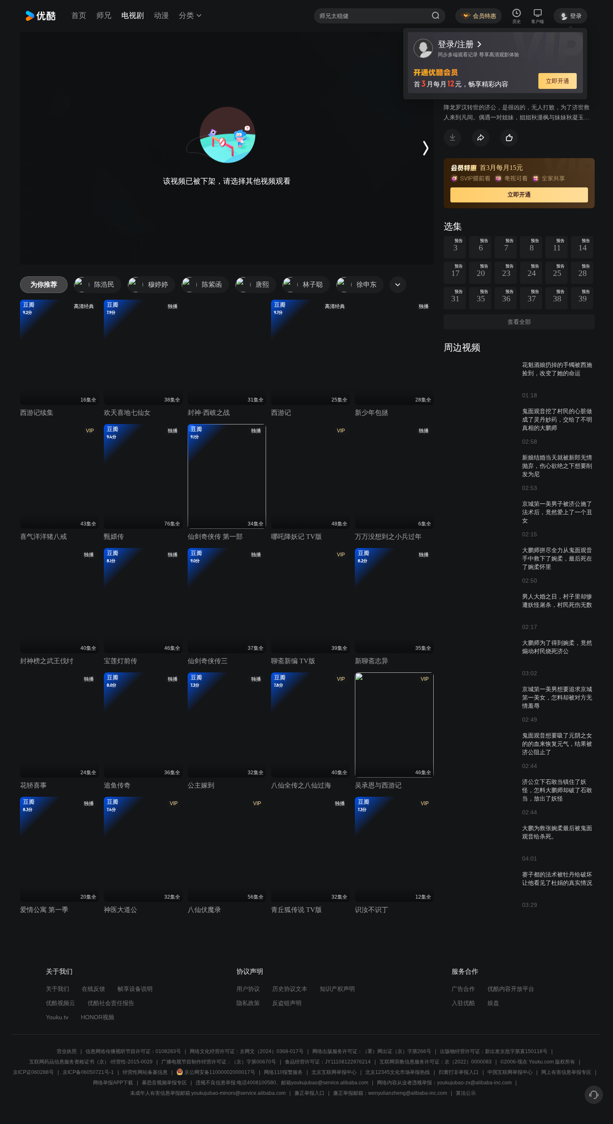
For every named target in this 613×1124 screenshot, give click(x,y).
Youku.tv (57, 1017)
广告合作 (463, 988)
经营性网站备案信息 (145, 1072)
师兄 (103, 15)
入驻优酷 (463, 1003)
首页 (78, 15)
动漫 (161, 15)
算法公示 (466, 1093)
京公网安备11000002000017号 (219, 1072)
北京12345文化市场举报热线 (397, 1072)
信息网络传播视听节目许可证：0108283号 (133, 1051)
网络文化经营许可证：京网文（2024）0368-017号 (247, 1051)
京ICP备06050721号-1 (88, 1072)
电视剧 (132, 15)
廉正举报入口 (309, 1093)
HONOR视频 (97, 1017)
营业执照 (67, 1051)
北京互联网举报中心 (334, 1072)
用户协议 (248, 988)
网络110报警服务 (283, 1072)
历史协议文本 (289, 988)
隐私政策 (248, 1003)
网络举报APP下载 (113, 1083)
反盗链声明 (286, 1003)
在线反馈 (93, 988)
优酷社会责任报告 (111, 1003)
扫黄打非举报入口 (459, 1072)
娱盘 (493, 1003)
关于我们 (57, 988)
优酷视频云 (60, 1003)
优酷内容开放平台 (510, 988)
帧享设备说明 (135, 988)
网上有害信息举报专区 (566, 1072)
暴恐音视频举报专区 (164, 1083)
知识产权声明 (337, 988)
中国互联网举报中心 (510, 1072)
